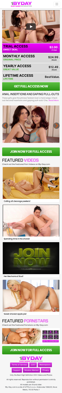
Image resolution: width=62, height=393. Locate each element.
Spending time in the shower (17, 239)
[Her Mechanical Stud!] (31, 258)
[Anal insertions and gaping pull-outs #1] (31, 124)
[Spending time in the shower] (31, 221)
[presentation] (5, 125)
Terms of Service (19, 364)
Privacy (46, 370)
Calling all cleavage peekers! (17, 201)
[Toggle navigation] (56, 4)
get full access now (31, 86)
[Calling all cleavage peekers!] (31, 183)
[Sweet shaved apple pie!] (31, 296)
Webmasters (44, 364)
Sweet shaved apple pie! (15, 314)
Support (16, 370)
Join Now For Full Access (31, 151)
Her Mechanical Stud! (13, 276)
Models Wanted (31, 370)
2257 (33, 364)
